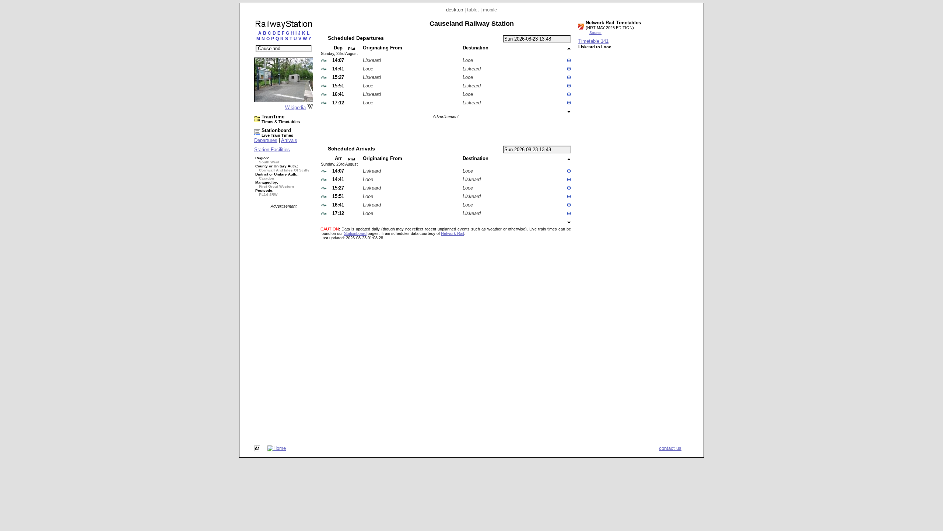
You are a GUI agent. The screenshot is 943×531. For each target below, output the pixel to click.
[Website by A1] (257, 449)
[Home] (276, 448)
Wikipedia (295, 107)
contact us (670, 448)
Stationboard (355, 233)
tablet (473, 10)
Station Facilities (272, 149)
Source (595, 33)
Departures (265, 140)
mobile (490, 10)
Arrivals (289, 140)
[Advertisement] (283, 319)
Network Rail (452, 233)
